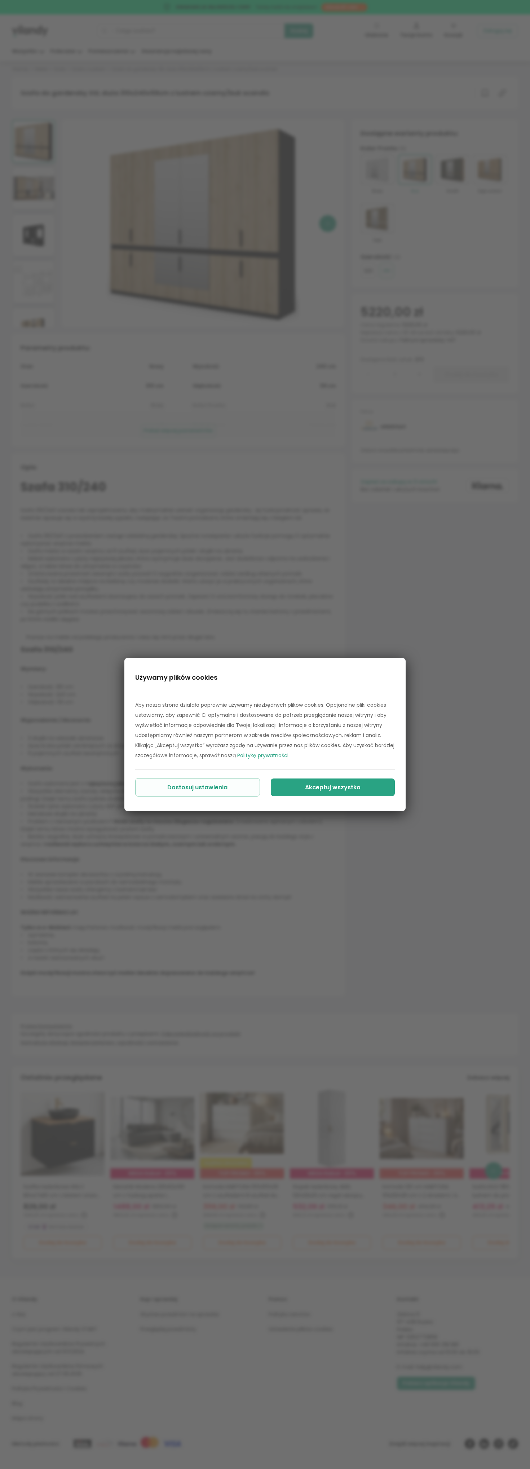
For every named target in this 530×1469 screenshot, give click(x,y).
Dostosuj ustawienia (197, 787)
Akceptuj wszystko (333, 787)
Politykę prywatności (262, 755)
